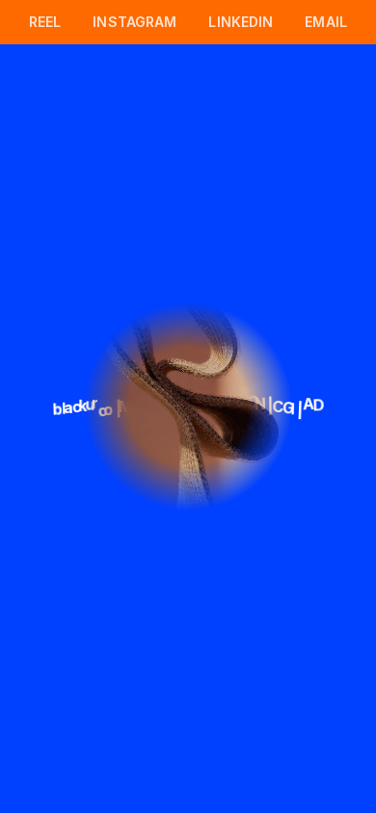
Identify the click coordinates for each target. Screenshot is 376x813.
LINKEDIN (240, 21)
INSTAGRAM (134, 21)
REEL (45, 21)
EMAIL (326, 21)
